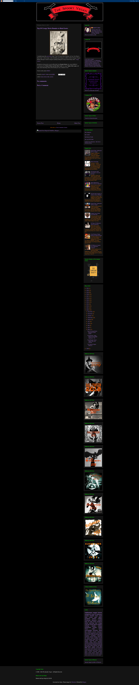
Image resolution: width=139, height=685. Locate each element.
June (89, 323)
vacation (87, 642)
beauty (100, 626)
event (100, 615)
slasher (86, 641)
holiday (100, 618)
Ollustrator (73, 682)
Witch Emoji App (94, 161)
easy (91, 641)
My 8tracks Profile (89, 137)
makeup (95, 636)
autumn (94, 618)
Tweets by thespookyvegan (91, 118)
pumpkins (87, 618)
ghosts (91, 636)
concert (90, 651)
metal (99, 642)
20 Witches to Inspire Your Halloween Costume (95, 246)
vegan (95, 613)
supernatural (87, 649)
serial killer (99, 646)
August (89, 319)
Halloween (88, 613)
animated (100, 645)
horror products (97, 621)
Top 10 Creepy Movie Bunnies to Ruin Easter (92, 332)
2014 (87, 302)
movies (51, 76)
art (88, 621)
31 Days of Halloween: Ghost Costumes (96, 224)
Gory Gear (90, 653)
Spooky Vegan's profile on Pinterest (93, 662)
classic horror (90, 638)
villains (100, 655)
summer (94, 631)
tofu (93, 655)
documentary (88, 646)
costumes (87, 636)
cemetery (91, 642)
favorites (95, 630)
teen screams (96, 653)
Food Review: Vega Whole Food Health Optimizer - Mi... (92, 337)
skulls (86, 623)
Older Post (77, 123)
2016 (87, 298)
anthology (90, 650)
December (90, 311)
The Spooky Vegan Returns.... (91, 345)
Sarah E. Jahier (96, 27)
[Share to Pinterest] (64, 74)
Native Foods (88, 652)
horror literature (97, 641)
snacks (89, 632)
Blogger (84, 682)
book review (98, 640)
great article (49, 56)
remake (97, 652)
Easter (42, 76)
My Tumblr (87, 134)
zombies (96, 638)
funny (89, 647)
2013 (87, 304)
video (93, 629)
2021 (87, 288)
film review (90, 624)
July (89, 321)
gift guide (100, 634)
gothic (100, 617)
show (101, 652)
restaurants (88, 627)
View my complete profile (90, 34)
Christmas (87, 620)
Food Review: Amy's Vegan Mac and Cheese (92, 341)
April (89, 327)
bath (99, 636)
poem (97, 650)
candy (92, 634)
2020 (87, 290)
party (88, 645)
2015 (87, 300)
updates (93, 647)
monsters (87, 635)
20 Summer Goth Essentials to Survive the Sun (95, 172)
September (90, 317)
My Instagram (88, 132)
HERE (48, 70)
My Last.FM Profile (89, 139)
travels (90, 639)
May (89, 325)
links (48, 76)
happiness (93, 633)
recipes (95, 627)
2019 (87, 292)
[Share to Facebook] (63, 74)
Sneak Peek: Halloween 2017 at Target (96, 151)
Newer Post (40, 123)
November (90, 313)
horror (45, 76)
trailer (91, 649)
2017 (87, 296)
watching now (93, 623)
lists (91, 621)
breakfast (93, 635)
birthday (95, 645)
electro (93, 650)
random (93, 646)
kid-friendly (99, 644)
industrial (94, 644)
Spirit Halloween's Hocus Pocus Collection (96, 183)
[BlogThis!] (60, 74)
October (90, 315)
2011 (87, 308)
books (89, 633)
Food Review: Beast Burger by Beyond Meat (96, 235)
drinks (100, 638)
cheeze (100, 639)
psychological (99, 647)
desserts (94, 620)
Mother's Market (88, 655)
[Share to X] (61, 74)
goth (95, 617)
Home (59, 123)
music (97, 633)
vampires (95, 649)
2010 (87, 310)
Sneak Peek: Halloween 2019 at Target (96, 204)
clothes (100, 633)
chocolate (100, 635)
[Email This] (59, 74)
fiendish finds (94, 615)
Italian (91, 645)
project (100, 653)
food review (89, 617)
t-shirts (86, 640)
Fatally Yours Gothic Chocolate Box (95, 214)
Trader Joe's (95, 639)
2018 (87, 294)
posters (93, 652)
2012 (87, 306)
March (89, 329)
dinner (95, 624)
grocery (95, 634)
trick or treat (87, 634)
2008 (87, 348)
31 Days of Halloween (96, 614)
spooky (94, 626)
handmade (91, 640)
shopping (87, 614)
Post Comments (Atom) (61, 127)
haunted (87, 639)
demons (95, 642)
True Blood (97, 655)
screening (95, 651)
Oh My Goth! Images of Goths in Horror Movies (96, 194)
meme (92, 655)
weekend (100, 651)
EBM (86, 647)
